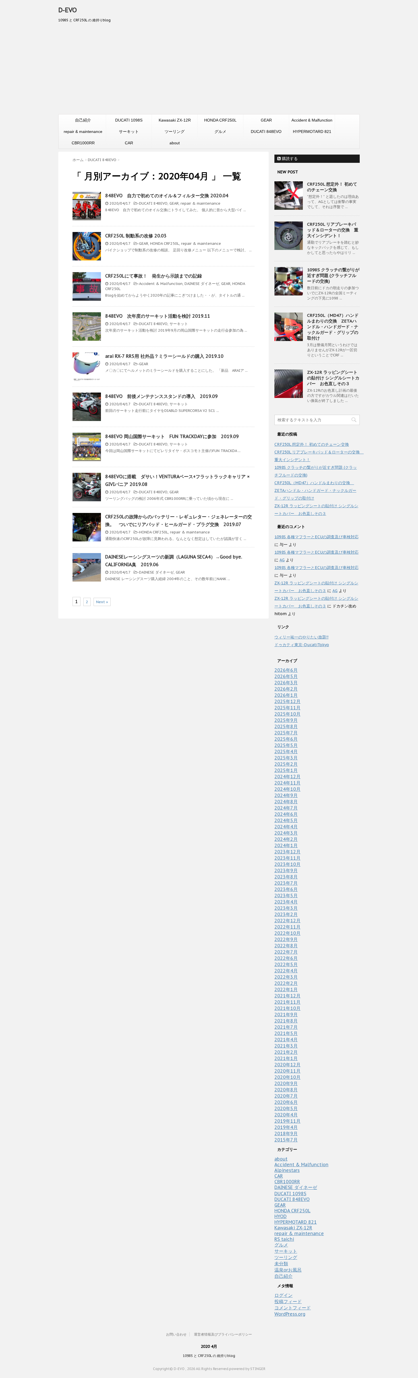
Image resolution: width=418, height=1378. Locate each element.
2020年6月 (286, 1102)
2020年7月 (286, 1096)
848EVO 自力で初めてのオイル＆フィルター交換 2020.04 (166, 195)
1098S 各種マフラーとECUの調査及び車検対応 (316, 536)
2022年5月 (286, 964)
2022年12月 (287, 920)
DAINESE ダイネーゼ (202, 283)
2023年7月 (286, 883)
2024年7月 (286, 808)
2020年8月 (286, 1089)
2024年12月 (287, 776)
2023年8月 (286, 877)
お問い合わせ (176, 1334)
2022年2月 (286, 983)
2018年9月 (286, 1133)
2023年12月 (287, 852)
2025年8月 (286, 726)
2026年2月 (286, 689)
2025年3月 (286, 758)
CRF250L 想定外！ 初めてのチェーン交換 (332, 186)
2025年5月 (286, 745)
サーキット (129, 131)
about (174, 143)
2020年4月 (286, 1115)
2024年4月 (286, 826)
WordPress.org (289, 1314)
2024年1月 (286, 845)
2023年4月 (286, 902)
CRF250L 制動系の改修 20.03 (136, 236)
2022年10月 (287, 933)
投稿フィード (288, 1301)
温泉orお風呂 (288, 1270)
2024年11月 (287, 783)
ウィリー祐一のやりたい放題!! (301, 637)
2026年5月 (286, 676)
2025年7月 (286, 733)
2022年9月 (286, 939)
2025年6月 (286, 739)
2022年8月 (286, 945)
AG (282, 559)
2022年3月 (286, 977)
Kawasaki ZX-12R (175, 120)
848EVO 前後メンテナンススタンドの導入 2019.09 (161, 396)
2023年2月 (286, 914)
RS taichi (284, 1239)
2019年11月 (287, 1121)
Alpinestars (287, 1170)
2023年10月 (287, 864)
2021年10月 (287, 1008)
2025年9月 (286, 720)
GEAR (266, 120)
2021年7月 (286, 1027)
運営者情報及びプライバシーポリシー (223, 1334)
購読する (289, 158)
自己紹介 (83, 120)
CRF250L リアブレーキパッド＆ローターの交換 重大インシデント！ (332, 229)
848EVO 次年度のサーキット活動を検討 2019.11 (157, 316)
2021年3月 (286, 1046)
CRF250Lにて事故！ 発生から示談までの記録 (153, 276)
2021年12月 (287, 996)
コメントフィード (292, 1308)
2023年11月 (287, 858)
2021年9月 (286, 1014)
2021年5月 (286, 1033)
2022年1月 (286, 989)
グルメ (220, 131)
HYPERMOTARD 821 (312, 131)
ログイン (283, 1295)
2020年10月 (287, 1077)
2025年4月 (286, 751)
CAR (129, 143)
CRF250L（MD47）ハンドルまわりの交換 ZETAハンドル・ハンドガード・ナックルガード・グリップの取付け (333, 327)
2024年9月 (286, 795)
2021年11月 (287, 1002)
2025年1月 (286, 770)
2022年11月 (287, 927)
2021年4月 (286, 1039)
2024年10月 (287, 789)
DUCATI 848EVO (266, 131)
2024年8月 (286, 801)
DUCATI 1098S (128, 120)
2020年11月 (287, 1071)
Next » (102, 601)
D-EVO (67, 10)
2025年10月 (287, 714)
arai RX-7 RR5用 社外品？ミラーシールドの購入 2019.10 (164, 356)
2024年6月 (286, 814)
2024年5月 (286, 820)
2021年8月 (286, 1021)
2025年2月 (286, 764)
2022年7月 (286, 952)
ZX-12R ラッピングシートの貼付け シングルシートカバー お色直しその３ (333, 377)
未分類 (281, 1263)
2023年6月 (286, 889)
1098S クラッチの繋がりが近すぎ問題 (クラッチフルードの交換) (333, 275)
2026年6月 (286, 670)
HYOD (280, 1216)
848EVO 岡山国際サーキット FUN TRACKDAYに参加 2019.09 (172, 436)
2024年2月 (286, 839)
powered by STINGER (247, 1369)
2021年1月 (286, 1058)
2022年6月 (286, 958)
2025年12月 (287, 701)
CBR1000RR (83, 143)
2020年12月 (287, 1064)
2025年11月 (287, 707)
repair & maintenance (83, 131)
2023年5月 (286, 895)
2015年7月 (286, 1140)
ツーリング (175, 131)
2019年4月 (286, 1127)
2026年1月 (286, 695)
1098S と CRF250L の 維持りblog (209, 1356)
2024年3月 (286, 833)
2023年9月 (286, 870)
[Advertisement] (209, 71)
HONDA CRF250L (220, 120)
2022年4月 (286, 971)
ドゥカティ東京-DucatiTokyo (301, 644)
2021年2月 (286, 1052)
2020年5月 (286, 1108)
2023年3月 (286, 908)
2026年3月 (286, 682)
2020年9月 (286, 1083)
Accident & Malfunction (311, 120)
